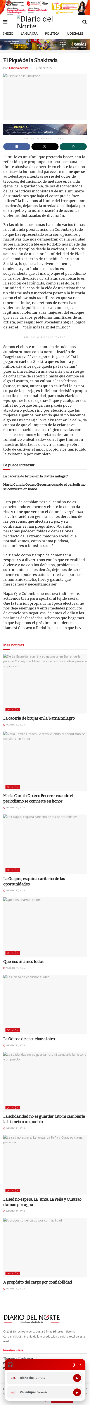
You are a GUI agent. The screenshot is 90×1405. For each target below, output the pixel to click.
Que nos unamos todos (23, 961)
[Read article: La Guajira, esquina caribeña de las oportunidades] (45, 844)
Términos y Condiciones (18, 1358)
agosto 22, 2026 (15, 724)
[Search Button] (84, 21)
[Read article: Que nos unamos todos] (45, 927)
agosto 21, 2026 (15, 967)
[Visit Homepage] (45, 21)
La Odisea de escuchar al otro (29, 1039)
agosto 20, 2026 (15, 1211)
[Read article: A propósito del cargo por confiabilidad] (45, 1247)
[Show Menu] (5, 21)
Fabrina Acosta (18, 68)
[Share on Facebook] (16, 146)
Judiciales (75, 33)
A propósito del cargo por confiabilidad (37, 1282)
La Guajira (29, 33)
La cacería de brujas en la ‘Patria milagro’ (35, 476)
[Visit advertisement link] (45, 7)
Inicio (8, 33)
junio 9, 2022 (44, 68)
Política (52, 33)
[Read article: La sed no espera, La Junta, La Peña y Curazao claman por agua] (45, 1165)
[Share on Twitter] (45, 146)
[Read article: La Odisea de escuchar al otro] (45, 1004)
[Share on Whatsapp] (73, 146)
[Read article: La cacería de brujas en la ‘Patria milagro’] (45, 683)
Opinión (13, 709)
